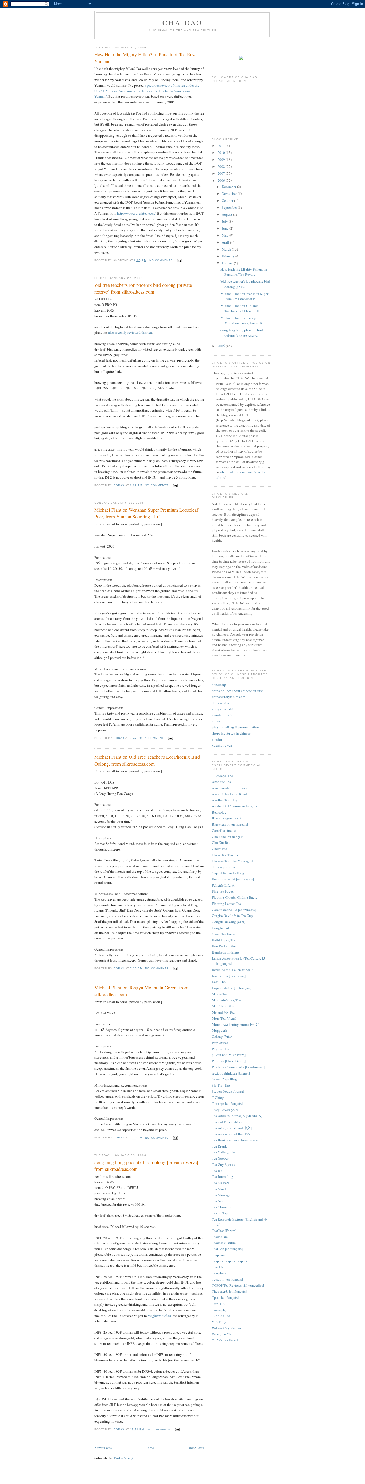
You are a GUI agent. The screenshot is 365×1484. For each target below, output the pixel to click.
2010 (222, 152)
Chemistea (219, 848)
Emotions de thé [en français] (233, 879)
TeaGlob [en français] (227, 1248)
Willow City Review (227, 1328)
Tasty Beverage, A (225, 1109)
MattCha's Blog (223, 1006)
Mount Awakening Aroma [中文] (235, 1024)
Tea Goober (220, 1158)
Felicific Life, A (223, 885)
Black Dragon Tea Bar (228, 818)
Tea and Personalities (227, 1121)
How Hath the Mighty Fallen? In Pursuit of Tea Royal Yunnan (146, 57)
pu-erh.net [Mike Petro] (229, 1054)
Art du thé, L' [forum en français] (235, 806)
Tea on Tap (220, 1213)
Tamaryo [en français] (227, 1103)
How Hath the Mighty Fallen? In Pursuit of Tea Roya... (243, 272)
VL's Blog (219, 1321)
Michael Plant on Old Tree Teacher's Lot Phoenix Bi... (241, 308)
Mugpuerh (219, 1030)
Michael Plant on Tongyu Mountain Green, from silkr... (243, 321)
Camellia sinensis (224, 830)
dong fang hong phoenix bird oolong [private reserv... (241, 333)
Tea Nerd (218, 1200)
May (225, 235)
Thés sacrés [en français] (229, 1291)
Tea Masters (220, 1182)
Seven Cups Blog (224, 1079)
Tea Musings (221, 1195)
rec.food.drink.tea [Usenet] (231, 1073)
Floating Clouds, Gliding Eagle (234, 897)
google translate (223, 709)
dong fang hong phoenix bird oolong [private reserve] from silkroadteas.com (146, 1165)
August (227, 214)
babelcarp (219, 684)
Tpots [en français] (225, 1297)
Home (149, 1447)
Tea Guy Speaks (223, 1164)
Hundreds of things (225, 952)
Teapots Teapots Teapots (229, 1261)
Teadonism (220, 1236)
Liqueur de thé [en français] (231, 987)
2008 (222, 166)
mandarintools (222, 715)
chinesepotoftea (223, 866)
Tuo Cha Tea (221, 1315)
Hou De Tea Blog (224, 946)
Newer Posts (103, 1447)
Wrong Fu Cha (222, 1334)
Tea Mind (219, 1188)
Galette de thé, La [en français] (234, 909)
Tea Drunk (219, 1146)
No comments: (162, 260)
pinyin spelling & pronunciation (235, 727)
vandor (217, 739)
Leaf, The (219, 981)
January (228, 263)
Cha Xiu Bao (221, 842)
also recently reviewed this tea (130, 332)
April (226, 242)
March (227, 249)
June (225, 228)
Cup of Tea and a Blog (228, 873)
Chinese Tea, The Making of (232, 861)
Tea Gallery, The (223, 1152)
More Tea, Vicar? (224, 1018)
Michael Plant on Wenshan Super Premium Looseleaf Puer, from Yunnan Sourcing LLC (146, 513)
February (228, 256)
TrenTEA (218, 1303)
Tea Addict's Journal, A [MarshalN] (237, 1115)
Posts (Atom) (123, 1457)
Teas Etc (218, 1267)
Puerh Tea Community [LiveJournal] (238, 1067)
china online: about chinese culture (237, 690)
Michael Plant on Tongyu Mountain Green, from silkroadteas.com (141, 990)
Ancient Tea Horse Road (229, 793)
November (230, 193)
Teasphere (219, 1273)
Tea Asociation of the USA (231, 1134)
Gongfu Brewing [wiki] (228, 921)
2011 (222, 145)
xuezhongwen (222, 745)
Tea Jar (217, 1170)
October (228, 200)
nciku (216, 721)
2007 (222, 173)
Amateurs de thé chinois (229, 787)
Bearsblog (219, 812)
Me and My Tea (223, 1012)
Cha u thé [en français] (228, 836)
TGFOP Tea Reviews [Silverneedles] (238, 1285)
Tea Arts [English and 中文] (232, 1127)
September (230, 207)
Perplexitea (220, 1042)
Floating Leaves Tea (226, 903)
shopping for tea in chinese (231, 733)
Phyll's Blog (221, 1048)
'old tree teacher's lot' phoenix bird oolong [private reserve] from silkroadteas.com (143, 288)
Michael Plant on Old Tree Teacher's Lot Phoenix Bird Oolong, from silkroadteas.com (147, 760)
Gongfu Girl (220, 927)
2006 (222, 180)
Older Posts (196, 1447)
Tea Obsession (222, 1207)
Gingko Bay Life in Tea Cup (232, 915)
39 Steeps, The (222, 775)
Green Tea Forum (224, 934)
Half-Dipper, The (224, 940)
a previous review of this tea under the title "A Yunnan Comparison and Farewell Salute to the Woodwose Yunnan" (146, 91)
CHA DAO (182, 22)
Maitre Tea (219, 994)
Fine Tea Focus (223, 891)
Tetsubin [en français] (227, 1279)
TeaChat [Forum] (224, 1230)
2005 (222, 345)
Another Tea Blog (225, 800)
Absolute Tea (221, 781)
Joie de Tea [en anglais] (229, 975)
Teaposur (218, 1255)
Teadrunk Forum (224, 1242)
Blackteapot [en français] (230, 824)
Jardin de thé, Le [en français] (233, 969)
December (229, 186)
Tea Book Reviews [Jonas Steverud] (237, 1140)
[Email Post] (179, 260)
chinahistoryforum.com (228, 696)
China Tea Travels (225, 854)
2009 (222, 159)
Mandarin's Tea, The (226, 1000)
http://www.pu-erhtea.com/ (136, 213)
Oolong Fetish (222, 1036)
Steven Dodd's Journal (228, 1091)
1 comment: (155, 738)
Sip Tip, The (221, 1085)
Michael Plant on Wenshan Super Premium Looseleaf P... (244, 296)
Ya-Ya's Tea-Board (225, 1340)
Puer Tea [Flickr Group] (229, 1060)
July (225, 221)
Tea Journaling (222, 1176)
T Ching (218, 1097)
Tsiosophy (219, 1309)
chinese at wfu (222, 702)
